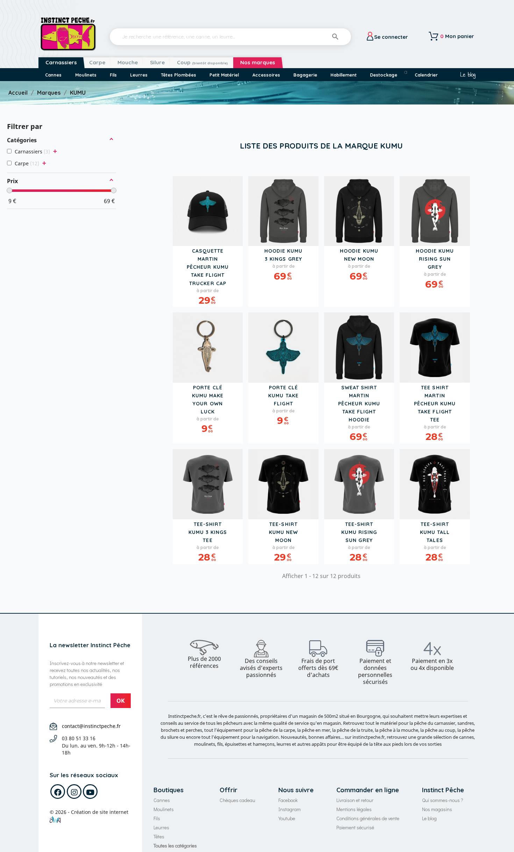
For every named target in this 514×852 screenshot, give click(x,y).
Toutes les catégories (175, 845)
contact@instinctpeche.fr (91, 726)
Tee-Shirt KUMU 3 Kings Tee (207, 532)
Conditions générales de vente (367, 818)
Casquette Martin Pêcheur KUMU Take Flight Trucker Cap (208, 267)
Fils (157, 818)
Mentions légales (354, 809)
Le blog (467, 74)
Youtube (286, 818)
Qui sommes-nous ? (442, 800)
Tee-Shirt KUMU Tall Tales (435, 532)
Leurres (161, 827)
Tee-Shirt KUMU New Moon (283, 532)
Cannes (162, 800)
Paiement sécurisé (355, 827)
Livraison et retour (354, 800)
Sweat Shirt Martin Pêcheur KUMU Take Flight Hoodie (359, 403)
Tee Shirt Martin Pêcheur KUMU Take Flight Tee (435, 403)
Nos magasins (437, 809)
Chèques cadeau (237, 800)
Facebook (288, 800)
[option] (204, 654)
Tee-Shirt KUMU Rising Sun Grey (359, 532)
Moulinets (164, 809)
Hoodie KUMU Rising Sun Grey (435, 259)
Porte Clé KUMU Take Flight (283, 395)
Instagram (289, 809)
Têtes (159, 836)
